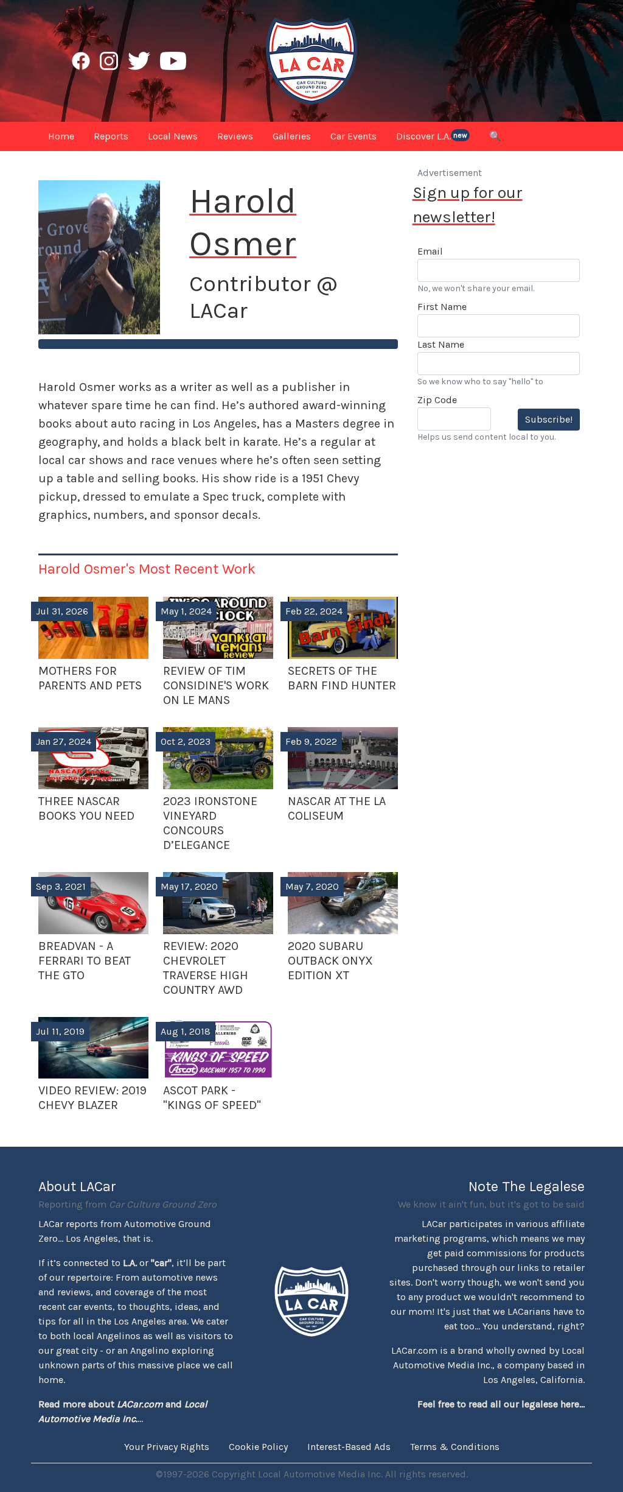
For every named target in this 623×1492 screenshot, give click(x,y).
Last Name (440, 344)
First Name (442, 306)
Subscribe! (549, 419)
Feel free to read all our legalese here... (501, 1404)
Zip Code (437, 400)
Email (430, 251)
